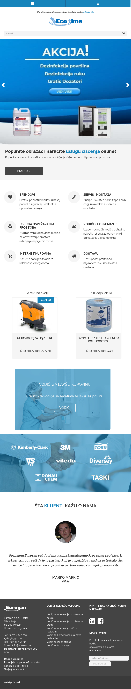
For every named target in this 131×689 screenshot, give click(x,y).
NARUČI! (24, 171)
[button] (2, 84)
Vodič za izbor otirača (59, 642)
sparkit (18, 682)
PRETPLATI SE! (100, 664)
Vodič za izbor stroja (58, 645)
